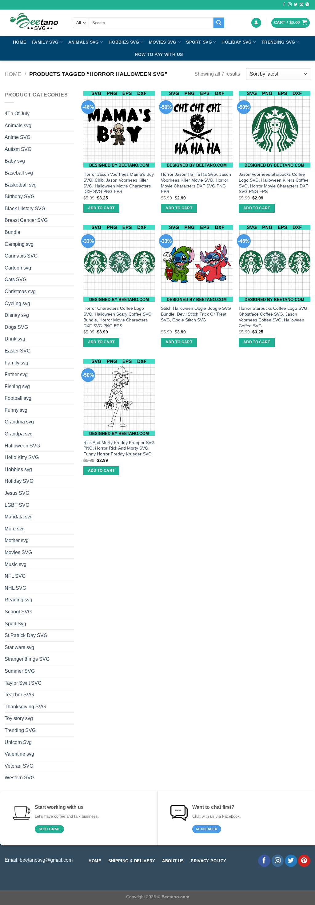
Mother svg (17, 540)
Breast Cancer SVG (26, 220)
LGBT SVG (17, 505)
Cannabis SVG (21, 255)
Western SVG (19, 777)
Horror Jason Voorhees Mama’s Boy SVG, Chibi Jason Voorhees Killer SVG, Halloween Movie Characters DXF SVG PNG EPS (118, 183)
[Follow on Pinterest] (307, 4)
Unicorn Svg (18, 742)
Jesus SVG (17, 493)
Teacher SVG (19, 694)
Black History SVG (25, 208)
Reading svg (18, 599)
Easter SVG (17, 350)
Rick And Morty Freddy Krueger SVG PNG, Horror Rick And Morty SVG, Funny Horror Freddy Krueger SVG (119, 448)
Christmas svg (20, 291)
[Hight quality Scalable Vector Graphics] (34, 23)
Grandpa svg (19, 433)
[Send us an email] (301, 4)
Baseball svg (19, 172)
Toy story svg (19, 718)
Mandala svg (19, 516)
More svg (15, 528)
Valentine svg (19, 754)
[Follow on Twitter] (295, 4)
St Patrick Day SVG (26, 635)
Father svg (16, 374)
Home (19, 42)
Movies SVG (163, 42)
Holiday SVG (236, 42)
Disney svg (17, 315)
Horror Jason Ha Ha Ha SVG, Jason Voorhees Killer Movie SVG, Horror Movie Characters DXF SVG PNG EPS (196, 183)
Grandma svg (19, 421)
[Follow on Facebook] (284, 4)
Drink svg (15, 338)
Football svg (18, 398)
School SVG (18, 611)
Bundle (12, 232)
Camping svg (19, 244)
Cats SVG (15, 279)
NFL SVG (15, 576)
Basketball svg (21, 184)
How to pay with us (159, 54)
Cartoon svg (18, 267)
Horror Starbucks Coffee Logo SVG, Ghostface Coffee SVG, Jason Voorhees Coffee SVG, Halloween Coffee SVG (274, 317)
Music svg (15, 564)
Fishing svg (17, 386)
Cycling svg (17, 303)
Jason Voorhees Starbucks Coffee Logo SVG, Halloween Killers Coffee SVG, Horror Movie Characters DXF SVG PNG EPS (274, 183)
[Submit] (218, 23)
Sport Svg (199, 42)
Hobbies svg (124, 42)
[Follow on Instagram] (290, 4)
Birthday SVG (19, 196)
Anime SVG (17, 137)
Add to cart (101, 208)
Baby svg (15, 160)
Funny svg (16, 410)
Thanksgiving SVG (25, 706)
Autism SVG (18, 149)
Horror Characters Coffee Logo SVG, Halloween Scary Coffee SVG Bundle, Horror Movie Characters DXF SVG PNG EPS (117, 317)
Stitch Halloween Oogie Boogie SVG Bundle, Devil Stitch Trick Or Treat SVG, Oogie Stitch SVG (196, 314)
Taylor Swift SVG (23, 683)
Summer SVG (20, 671)
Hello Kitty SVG (22, 457)
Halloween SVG (22, 445)
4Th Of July (17, 113)
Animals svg (83, 42)
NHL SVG (15, 588)
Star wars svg (19, 647)
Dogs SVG (16, 327)
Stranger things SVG (27, 659)
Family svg (45, 42)
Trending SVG (278, 42)
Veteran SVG (19, 766)
